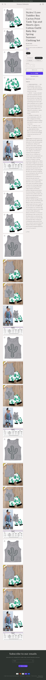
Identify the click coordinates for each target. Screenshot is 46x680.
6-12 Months (29, 60)
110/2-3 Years (38, 57)
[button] (2, 4)
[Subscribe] (32, 661)
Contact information (40, 677)
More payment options (34, 76)
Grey (28, 53)
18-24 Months (30, 58)
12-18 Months (38, 60)
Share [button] (28, 231)
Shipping (27, 45)
